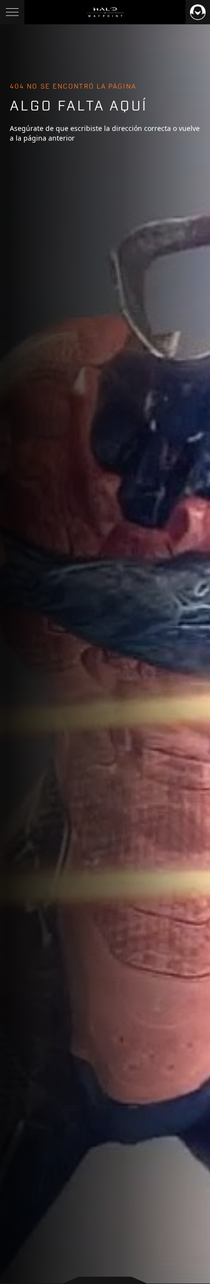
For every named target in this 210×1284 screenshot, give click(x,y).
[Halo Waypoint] (105, 12)
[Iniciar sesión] (198, 12)
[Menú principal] (12, 12)
